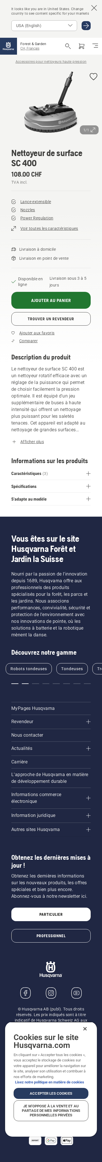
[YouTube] (76, 993)
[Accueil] (8, 46)
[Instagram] (51, 993)
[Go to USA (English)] (86, 25)
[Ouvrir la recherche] (68, 46)
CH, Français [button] (29, 48)
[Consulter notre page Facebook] (25, 993)
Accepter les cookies (51, 1093)
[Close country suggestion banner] (94, 7)
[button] (93, 77)
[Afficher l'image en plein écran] (51, 103)
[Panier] (81, 46)
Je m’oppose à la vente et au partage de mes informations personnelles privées (51, 1110)
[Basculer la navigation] (95, 46)
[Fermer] (85, 1029)
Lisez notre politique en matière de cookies (49, 1082)
